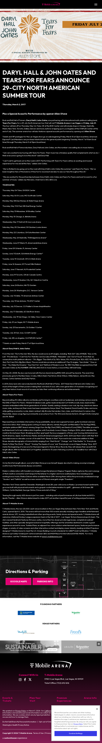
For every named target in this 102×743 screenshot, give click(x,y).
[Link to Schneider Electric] (76, 613)
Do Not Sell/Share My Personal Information (19, 722)
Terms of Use (38, 733)
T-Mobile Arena (51, 4)
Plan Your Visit (35, 699)
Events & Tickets (7, 699)
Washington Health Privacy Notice (15, 725)
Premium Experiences (64, 699)
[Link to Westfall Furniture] (26, 632)
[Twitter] (30, 679)
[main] (51, 276)
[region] (75, 723)
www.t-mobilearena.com (52, 536)
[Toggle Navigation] (95, 4)
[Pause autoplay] (96, 606)
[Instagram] (20, 679)
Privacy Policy (20, 711)
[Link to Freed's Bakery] (76, 632)
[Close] (97, 709)
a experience (14, 738)
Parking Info (45, 581)
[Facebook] (25, 679)
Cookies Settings (76, 733)
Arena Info (90, 697)
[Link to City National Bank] (26, 613)
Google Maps (18, 581)
